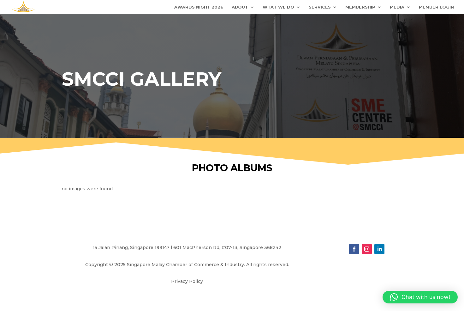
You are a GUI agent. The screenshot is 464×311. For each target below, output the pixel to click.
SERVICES (320, 7)
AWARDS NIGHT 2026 (198, 7)
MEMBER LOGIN (436, 7)
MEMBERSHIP (360, 7)
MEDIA (397, 7)
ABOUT (240, 7)
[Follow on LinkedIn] (379, 249)
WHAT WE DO (278, 7)
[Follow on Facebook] (354, 249)
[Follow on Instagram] (367, 249)
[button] (420, 297)
